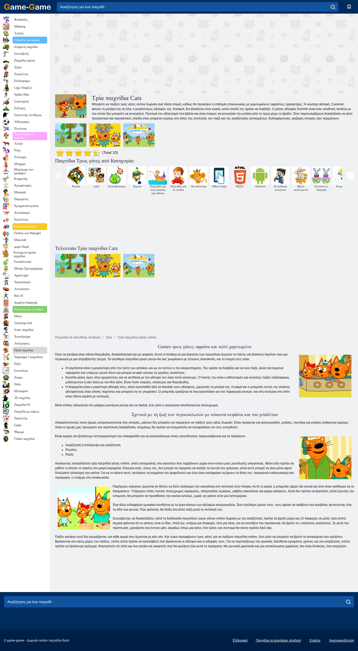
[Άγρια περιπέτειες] (70, 135)
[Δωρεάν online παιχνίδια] (27, 7)
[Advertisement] (130, 53)
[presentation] (59, 175)
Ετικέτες (315, 640)
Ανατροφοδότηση (341, 640)
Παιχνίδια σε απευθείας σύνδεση (278, 640)
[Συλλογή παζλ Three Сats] (105, 135)
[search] (333, 7)
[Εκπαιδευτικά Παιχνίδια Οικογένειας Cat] (139, 135)
